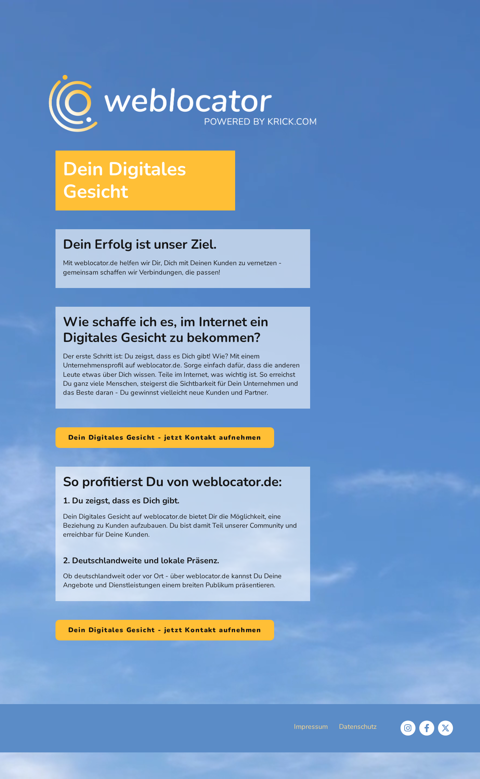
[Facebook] (426, 728)
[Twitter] (445, 728)
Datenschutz (357, 726)
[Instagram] (408, 728)
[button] (165, 437)
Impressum (311, 726)
